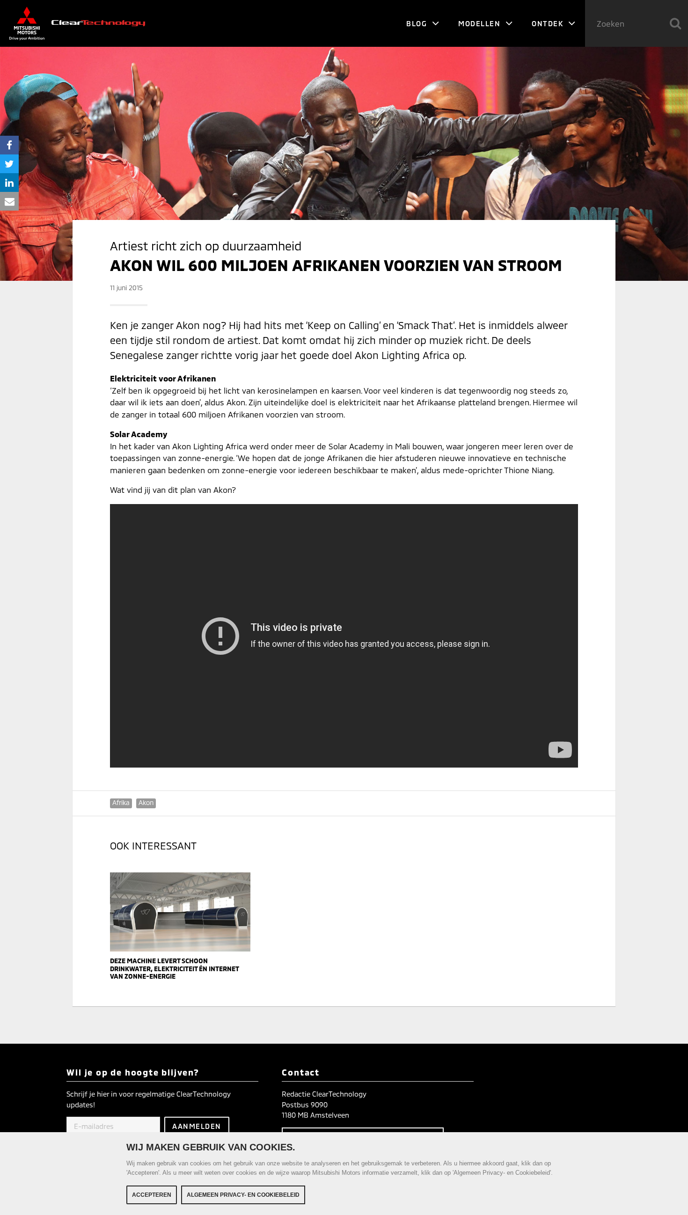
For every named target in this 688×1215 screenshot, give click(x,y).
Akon (146, 802)
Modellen (480, 23)
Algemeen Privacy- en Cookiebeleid (243, 1195)
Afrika (121, 802)
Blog (418, 23)
